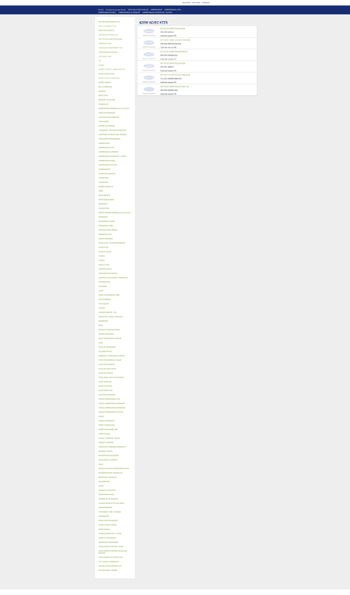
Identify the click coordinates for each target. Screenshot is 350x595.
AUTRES (175, 70)
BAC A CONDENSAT (135, 59)
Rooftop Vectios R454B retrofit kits (114, 468)
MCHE (101, 325)
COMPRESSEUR (156, 10)
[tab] (115, 82)
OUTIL (147, 78)
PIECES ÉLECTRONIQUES (165, 18)
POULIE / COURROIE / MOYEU (154, 73)
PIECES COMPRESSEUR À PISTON (141, 18)
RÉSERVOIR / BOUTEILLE (166, 59)
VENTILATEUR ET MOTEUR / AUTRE (152, 31)
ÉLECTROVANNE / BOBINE (108, 64)
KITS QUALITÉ (136, 81)
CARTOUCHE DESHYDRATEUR (144, 53)
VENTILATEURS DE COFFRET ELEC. (126, 40)
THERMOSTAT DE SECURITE (128, 42)
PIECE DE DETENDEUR (118, 56)
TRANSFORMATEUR (147, 37)
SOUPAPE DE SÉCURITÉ (107, 53)
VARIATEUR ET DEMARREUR (147, 34)
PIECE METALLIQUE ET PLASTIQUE (142, 56)
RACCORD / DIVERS (127, 75)
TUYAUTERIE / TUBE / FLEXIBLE (110, 73)
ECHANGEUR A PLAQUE (129, 26)
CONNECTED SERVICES (107, 42)
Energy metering (106, 239)
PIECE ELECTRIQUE (126, 34)
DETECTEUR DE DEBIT (163, 51)
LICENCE (173, 67)
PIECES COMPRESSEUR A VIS (131, 15)
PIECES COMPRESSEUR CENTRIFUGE (158, 15)
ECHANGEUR (103, 26)
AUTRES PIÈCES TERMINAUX (148, 75)
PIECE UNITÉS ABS (105, 81)
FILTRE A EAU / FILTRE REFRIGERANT (112, 78)
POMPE (163, 42)
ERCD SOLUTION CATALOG (138, 10)
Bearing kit (103, 104)
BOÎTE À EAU (150, 59)
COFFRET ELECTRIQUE (128, 37)
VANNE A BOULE (170, 62)
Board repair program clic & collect (114, 108)
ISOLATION (102, 62)
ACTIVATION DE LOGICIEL (130, 70)
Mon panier (196, 2)
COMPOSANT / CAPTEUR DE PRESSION (138, 51)
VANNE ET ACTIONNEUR (118, 62)
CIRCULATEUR (122, 45)
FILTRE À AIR (168, 64)
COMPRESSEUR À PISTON (108, 15)
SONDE (144, 40)
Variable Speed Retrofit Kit (110, 566)
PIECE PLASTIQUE (165, 56)
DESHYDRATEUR (124, 53)
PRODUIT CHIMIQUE (133, 73)
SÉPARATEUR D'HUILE (150, 48)
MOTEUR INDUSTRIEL (176, 31)
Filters (102, 260)
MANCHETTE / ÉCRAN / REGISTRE (127, 67)
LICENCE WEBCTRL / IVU (107, 70)
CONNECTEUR (178, 40)
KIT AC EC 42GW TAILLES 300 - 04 (175, 86)
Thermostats (104, 516)
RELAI (174, 34)
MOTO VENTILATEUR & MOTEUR (135, 29)
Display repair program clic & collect (115, 212)
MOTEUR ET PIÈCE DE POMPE (141, 45)
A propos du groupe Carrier (116, 10)
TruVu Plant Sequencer (108, 520)
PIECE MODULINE (122, 81)
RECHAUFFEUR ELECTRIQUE (160, 40)
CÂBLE (115, 37)
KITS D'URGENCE (136, 78)
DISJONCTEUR (162, 37)
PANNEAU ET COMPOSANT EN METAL (112, 59)
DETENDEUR (102, 56)
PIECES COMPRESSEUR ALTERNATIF (112, 18)
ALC (175, 23)
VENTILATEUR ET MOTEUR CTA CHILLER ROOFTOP (117, 31)
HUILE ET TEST (104, 48)
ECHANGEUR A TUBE (147, 26)
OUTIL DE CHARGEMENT (130, 23)
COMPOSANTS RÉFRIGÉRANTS (109, 51)
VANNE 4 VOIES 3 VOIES (138, 62)
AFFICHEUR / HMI (159, 20)
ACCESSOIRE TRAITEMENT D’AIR (148, 64)
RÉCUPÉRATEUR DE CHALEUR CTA (155, 67)
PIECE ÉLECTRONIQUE (107, 395)
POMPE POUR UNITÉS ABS (165, 45)
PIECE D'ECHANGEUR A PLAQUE (170, 26)
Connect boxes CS (106, 186)
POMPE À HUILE (167, 48)
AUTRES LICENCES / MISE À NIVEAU (156, 70)
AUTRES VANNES (126, 64)
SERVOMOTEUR (155, 62)
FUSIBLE (173, 37)
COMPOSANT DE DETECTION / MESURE (156, 23)
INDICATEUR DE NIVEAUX (108, 75)
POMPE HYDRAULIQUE (176, 42)
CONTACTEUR (165, 34)
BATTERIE (114, 26)
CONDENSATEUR (104, 40)
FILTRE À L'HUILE (132, 48)
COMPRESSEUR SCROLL (107, 12)
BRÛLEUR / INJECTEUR (161, 78)
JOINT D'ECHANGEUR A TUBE (109, 29)
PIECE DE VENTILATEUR (107, 34)
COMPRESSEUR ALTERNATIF (129, 12)
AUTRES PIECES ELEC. (149, 42)
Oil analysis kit (105, 351)
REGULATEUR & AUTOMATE (108, 23)
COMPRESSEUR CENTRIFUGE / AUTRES (157, 12)
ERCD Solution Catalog (108, 230)
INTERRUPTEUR (104, 37)
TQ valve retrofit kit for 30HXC (111, 503)
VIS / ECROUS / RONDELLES (172, 75)
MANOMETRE (149, 81)
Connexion (205, 2)
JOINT (169, 73)
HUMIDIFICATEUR (105, 67)
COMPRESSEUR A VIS (172, 10)
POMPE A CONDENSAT (106, 45)
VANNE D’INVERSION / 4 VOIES (168, 53)
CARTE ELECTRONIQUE (107, 20)
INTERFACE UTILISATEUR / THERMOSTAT (134, 20)
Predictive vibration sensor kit (112, 447)
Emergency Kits (105, 234)
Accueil (101, 10)
